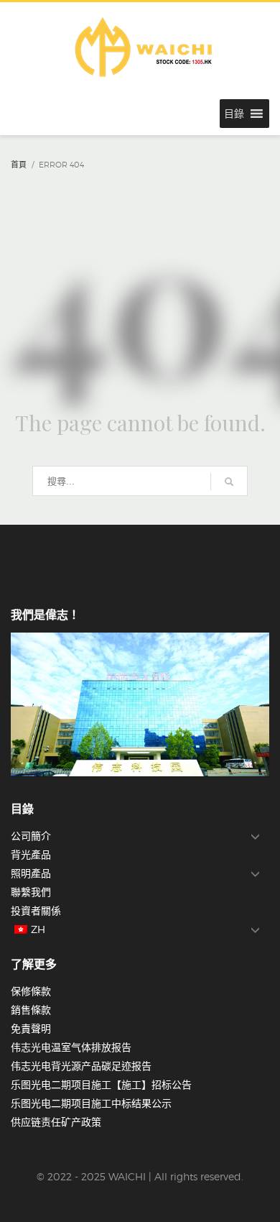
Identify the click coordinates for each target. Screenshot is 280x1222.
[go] (229, 482)
